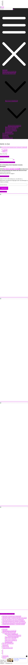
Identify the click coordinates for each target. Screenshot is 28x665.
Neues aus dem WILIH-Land (9, 73)
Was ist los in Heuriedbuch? (11, 127)
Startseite (5, 70)
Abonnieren (4, 188)
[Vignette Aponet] (14, 507)
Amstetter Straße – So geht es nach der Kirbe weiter (14, 618)
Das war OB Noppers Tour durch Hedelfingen (13, 619)
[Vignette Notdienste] (14, 298)
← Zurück (5, 149)
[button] (15, 99)
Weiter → (5, 151)
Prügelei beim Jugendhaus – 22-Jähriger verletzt (13, 624)
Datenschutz (5, 136)
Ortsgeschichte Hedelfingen (14, 125)
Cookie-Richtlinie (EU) (7, 138)
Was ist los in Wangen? (10, 129)
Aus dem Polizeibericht (8, 133)
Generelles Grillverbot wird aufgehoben (12, 616)
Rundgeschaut (8, 132)
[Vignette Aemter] (14, 403)
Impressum (5, 135)
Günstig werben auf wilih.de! (9, 72)
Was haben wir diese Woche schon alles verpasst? (14, 622)
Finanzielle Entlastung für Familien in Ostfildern (14, 621)
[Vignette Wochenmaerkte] (14, 194)
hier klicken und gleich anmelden (11, 169)
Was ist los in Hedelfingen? (11, 101)
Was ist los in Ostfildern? (11, 130)
